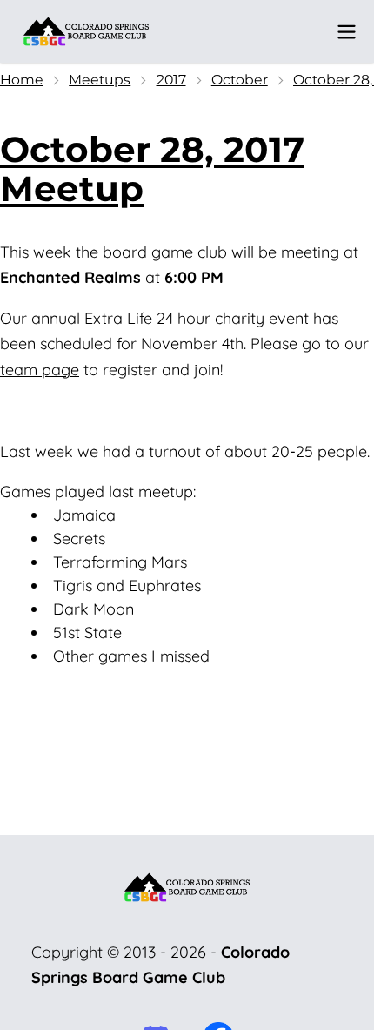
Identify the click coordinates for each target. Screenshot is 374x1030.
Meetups (99, 79)
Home (21, 79)
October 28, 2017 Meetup (152, 169)
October (239, 79)
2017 (171, 79)
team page (39, 370)
